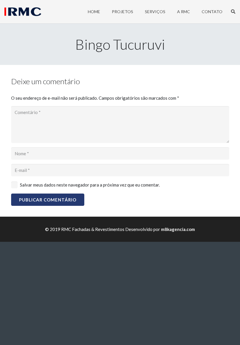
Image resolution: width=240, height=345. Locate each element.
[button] (233, 11)
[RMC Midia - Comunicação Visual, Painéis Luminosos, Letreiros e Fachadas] (22, 11)
